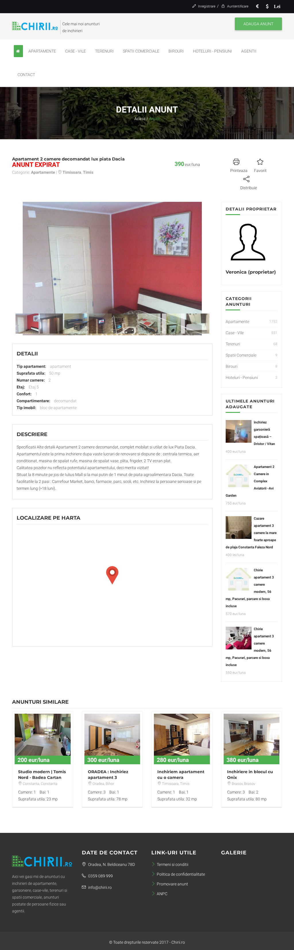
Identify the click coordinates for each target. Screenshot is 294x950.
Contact (26, 74)
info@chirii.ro (99, 887)
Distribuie (248, 187)
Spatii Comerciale (141, 51)
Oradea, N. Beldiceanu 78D (111, 864)
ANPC (162, 893)
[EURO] (257, 6)
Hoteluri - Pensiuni (212, 51)
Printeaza (238, 170)
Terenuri (104, 51)
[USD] (267, 6)
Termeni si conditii (172, 864)
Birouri (176, 51)
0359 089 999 (100, 876)
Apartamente (42, 51)
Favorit (260, 170)
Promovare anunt (172, 884)
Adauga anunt (258, 24)
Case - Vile (75, 51)
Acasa (140, 118)
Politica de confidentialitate (181, 874)
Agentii (248, 51)
